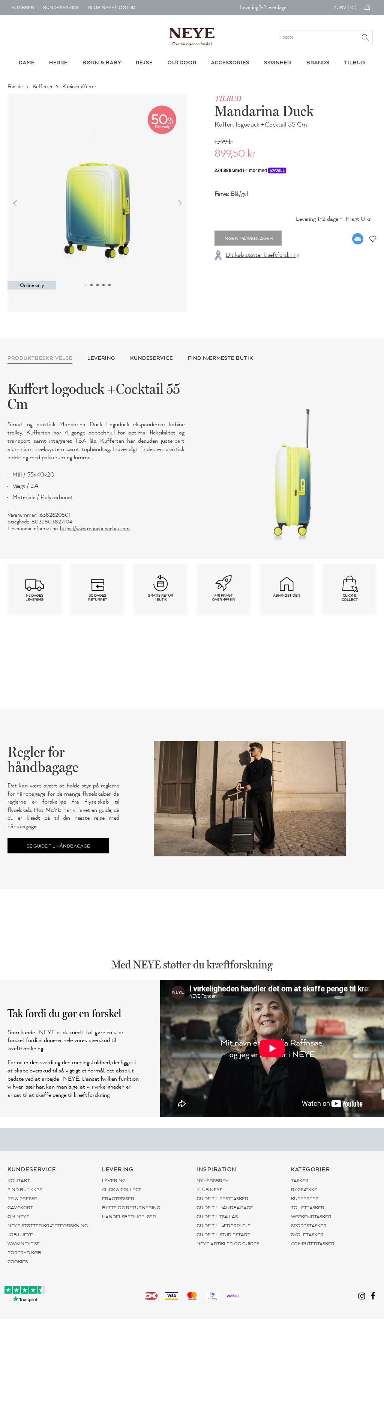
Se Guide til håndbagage (58, 846)
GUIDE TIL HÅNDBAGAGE (224, 1207)
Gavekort (20, 1207)
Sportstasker (309, 1225)
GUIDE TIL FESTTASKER (222, 1198)
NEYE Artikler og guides (227, 1243)
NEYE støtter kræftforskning (48, 1225)
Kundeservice (61, 7)
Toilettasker (307, 1207)
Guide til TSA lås (217, 1216)
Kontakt (19, 1180)
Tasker (300, 1180)
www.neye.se (24, 1243)
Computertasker (312, 1243)
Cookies (18, 1261)
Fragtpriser (118, 1198)
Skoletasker (307, 1234)
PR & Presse (22, 1198)
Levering (114, 1180)
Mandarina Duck (264, 110)
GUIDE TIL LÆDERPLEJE (223, 1225)
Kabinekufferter (79, 86)
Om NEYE (18, 1216)
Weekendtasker (311, 1216)
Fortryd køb (24, 1252)
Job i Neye (20, 1234)
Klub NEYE (209, 1189)
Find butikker (25, 1189)
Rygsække (304, 1189)
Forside (16, 86)
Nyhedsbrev (212, 1180)
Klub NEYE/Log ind (111, 7)
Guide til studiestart (223, 1234)
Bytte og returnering (131, 1207)
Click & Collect (121, 1189)
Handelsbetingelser (129, 1216)
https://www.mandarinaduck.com (95, 528)
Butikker (22, 7)
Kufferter (43, 86)
